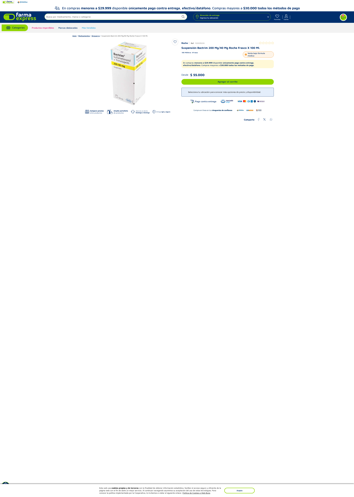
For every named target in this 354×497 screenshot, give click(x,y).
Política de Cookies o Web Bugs (196, 493)
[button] (116, 17)
